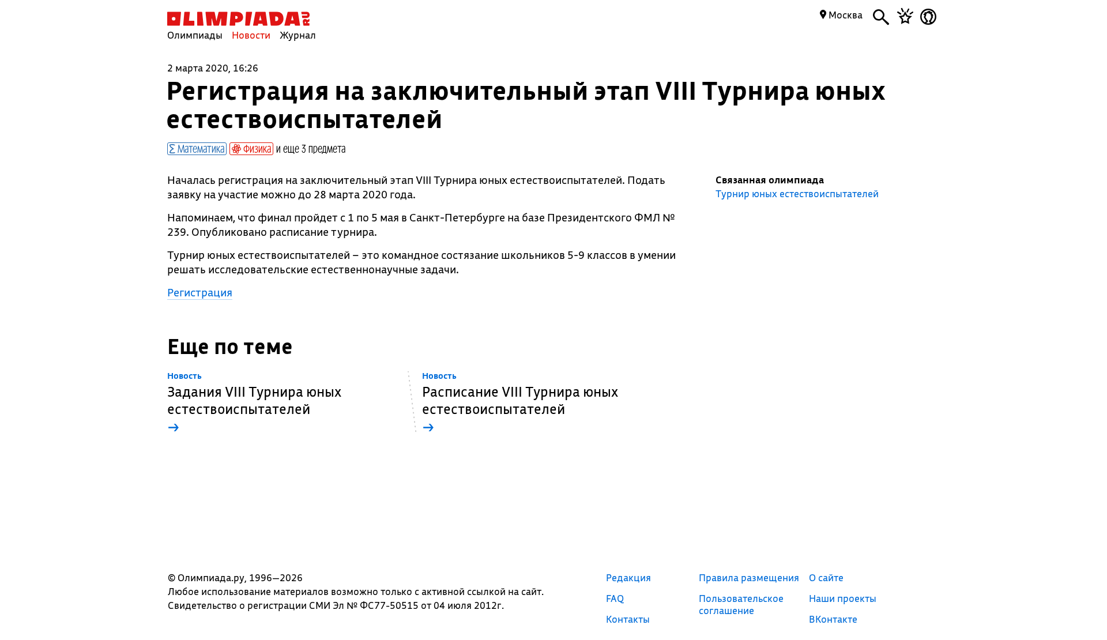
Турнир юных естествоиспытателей (797, 193)
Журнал (298, 35)
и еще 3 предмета (310, 148)
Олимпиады (195, 35)
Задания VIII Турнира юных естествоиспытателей (254, 403)
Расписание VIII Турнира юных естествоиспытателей (520, 403)
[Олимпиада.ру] (238, 19)
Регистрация (199, 292)
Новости (251, 35)
